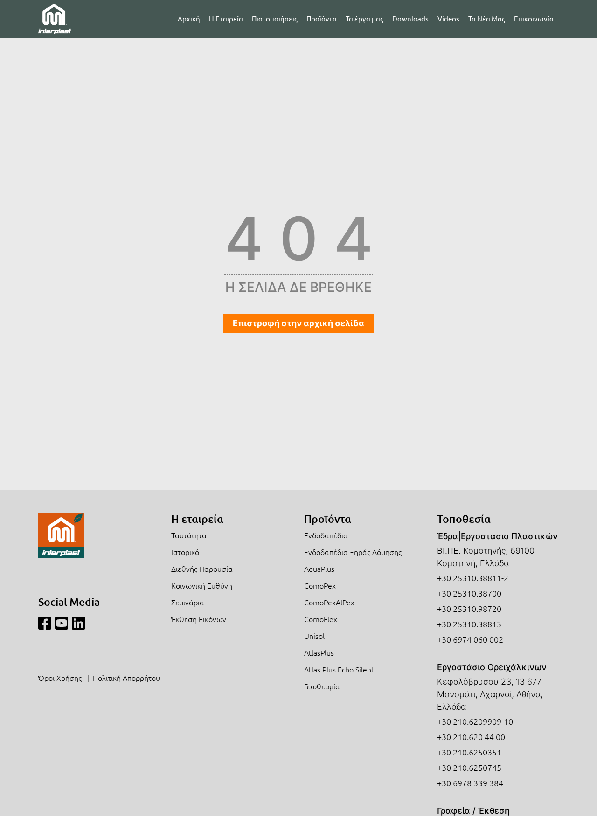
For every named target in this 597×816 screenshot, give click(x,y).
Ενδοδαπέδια (326, 535)
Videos (448, 18)
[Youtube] (61, 623)
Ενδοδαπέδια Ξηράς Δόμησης (353, 552)
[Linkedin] (78, 623)
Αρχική (189, 18)
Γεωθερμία (322, 686)
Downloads (410, 18)
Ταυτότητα (189, 535)
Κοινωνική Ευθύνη (201, 585)
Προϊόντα (321, 18)
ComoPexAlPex (329, 602)
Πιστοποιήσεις (275, 18)
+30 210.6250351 (469, 752)
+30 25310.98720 (469, 608)
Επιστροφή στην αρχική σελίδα (298, 323)
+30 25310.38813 (469, 623)
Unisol (314, 636)
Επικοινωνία (534, 18)
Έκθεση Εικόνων (198, 619)
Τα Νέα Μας (486, 18)
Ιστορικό (185, 552)
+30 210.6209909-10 (475, 721)
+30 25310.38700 (469, 593)
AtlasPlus (319, 652)
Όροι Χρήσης (60, 677)
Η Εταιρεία (226, 18)
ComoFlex (320, 619)
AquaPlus (319, 568)
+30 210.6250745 (469, 767)
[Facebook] (44, 623)
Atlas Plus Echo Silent (339, 669)
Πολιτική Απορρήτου (126, 677)
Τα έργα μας (364, 18)
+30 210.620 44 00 (471, 736)
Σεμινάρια (187, 602)
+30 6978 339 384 (470, 782)
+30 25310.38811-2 (472, 577)
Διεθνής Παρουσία (202, 568)
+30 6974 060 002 (470, 639)
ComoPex (320, 585)
